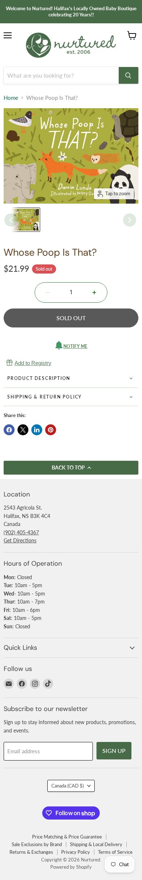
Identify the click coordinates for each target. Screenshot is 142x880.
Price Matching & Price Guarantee (67, 837)
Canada (67, 786)
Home (11, 98)
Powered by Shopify (71, 867)
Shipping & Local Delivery (96, 844)
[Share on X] (22, 429)
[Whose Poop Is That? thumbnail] (26, 219)
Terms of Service (115, 852)
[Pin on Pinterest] (50, 429)
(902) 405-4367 (21, 532)
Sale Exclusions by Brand (37, 844)
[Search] (128, 75)
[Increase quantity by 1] (94, 292)
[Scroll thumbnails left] (10, 220)
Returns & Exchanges (31, 852)
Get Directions (20, 540)
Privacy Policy (75, 852)
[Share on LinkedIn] (36, 429)
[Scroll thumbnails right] (129, 220)
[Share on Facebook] (9, 429)
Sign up (114, 750)
